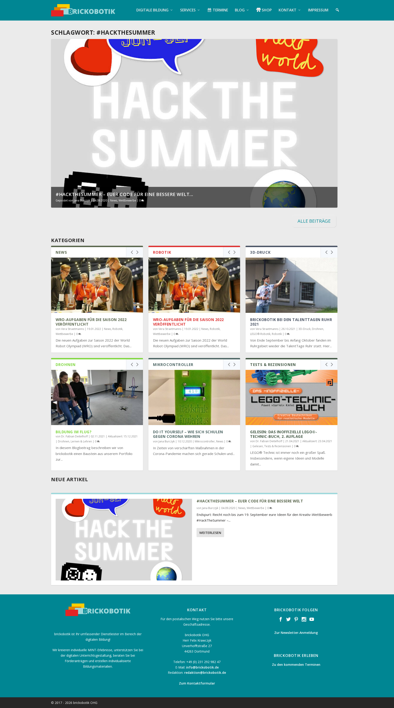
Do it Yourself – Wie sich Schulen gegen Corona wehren (188, 434)
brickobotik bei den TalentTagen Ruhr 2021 (291, 322)
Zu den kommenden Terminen (296, 664)
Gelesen (257, 446)
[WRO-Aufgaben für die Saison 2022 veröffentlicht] (97, 285)
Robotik (117, 329)
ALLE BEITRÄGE (314, 221)
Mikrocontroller (205, 441)
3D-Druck (304, 329)
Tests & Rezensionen (277, 446)
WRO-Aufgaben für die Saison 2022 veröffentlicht (91, 322)
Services (188, 10)
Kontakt (287, 10)
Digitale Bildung (152, 10)
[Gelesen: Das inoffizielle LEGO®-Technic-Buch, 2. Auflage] (291, 397)
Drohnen (317, 329)
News (113, 200)
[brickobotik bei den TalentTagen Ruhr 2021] (291, 285)
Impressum (318, 10)
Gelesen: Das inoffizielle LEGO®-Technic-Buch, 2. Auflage (283, 434)
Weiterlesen (210, 532)
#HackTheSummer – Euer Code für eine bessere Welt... (124, 194)
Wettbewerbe (127, 200)
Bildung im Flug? (73, 431)
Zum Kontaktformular (197, 683)
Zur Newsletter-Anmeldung (296, 632)
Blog (240, 10)
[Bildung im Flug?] (97, 397)
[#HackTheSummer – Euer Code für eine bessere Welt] (124, 540)
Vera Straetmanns (72, 329)
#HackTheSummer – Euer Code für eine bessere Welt (250, 501)
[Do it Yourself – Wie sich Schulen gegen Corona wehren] (194, 397)
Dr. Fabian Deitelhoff (74, 436)
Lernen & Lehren (81, 441)
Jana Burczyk (82, 200)
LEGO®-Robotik (260, 334)
